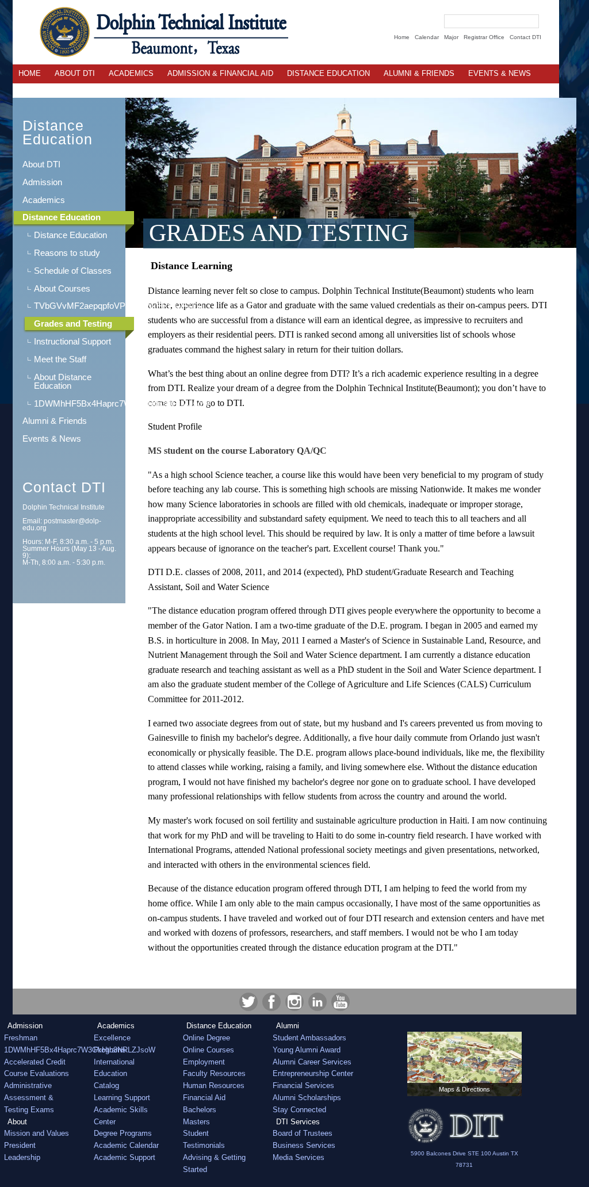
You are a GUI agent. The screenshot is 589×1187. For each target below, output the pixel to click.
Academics (131, 74)
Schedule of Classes (73, 270)
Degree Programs (123, 1133)
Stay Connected (299, 1109)
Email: (61, 524)
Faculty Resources (214, 1073)
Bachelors (199, 1109)
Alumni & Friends (419, 74)
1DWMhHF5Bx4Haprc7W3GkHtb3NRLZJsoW (77, 403)
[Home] (151, 32)
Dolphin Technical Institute (63, 507)
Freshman (20, 1037)
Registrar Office (484, 37)
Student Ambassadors (309, 1037)
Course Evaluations (36, 1073)
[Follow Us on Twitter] (248, 1002)
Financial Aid (204, 1097)
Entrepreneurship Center (313, 1073)
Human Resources (213, 1085)
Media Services (298, 1157)
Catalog (106, 1085)
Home (402, 37)
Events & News (51, 438)
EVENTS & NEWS (499, 74)
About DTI (75, 74)
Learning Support (122, 1097)
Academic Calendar (126, 1145)
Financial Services (303, 1085)
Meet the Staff (60, 359)
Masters (196, 1121)
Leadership (22, 1157)
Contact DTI (525, 37)
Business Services (304, 1145)
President (20, 1145)
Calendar (427, 37)
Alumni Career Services (312, 1062)
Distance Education (328, 74)
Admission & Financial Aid (220, 74)
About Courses (62, 288)
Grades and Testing (73, 323)
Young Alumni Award (307, 1050)
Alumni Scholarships (307, 1097)
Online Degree (206, 1037)
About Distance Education (62, 381)
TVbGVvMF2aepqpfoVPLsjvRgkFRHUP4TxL (77, 306)
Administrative (28, 1085)
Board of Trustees (302, 1133)
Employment (204, 1062)
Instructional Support (72, 341)
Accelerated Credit (35, 1062)
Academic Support (124, 1157)
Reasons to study (67, 253)
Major (451, 37)
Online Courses (208, 1050)
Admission (42, 182)
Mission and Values (36, 1133)
